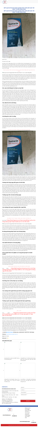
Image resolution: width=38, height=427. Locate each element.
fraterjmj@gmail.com (8, 401)
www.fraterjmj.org (6, 415)
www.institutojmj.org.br (25, 421)
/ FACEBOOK (14, 415)
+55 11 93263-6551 (9, 400)
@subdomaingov (9, 332)
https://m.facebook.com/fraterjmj (12, 402)
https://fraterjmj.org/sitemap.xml (12, 334)
